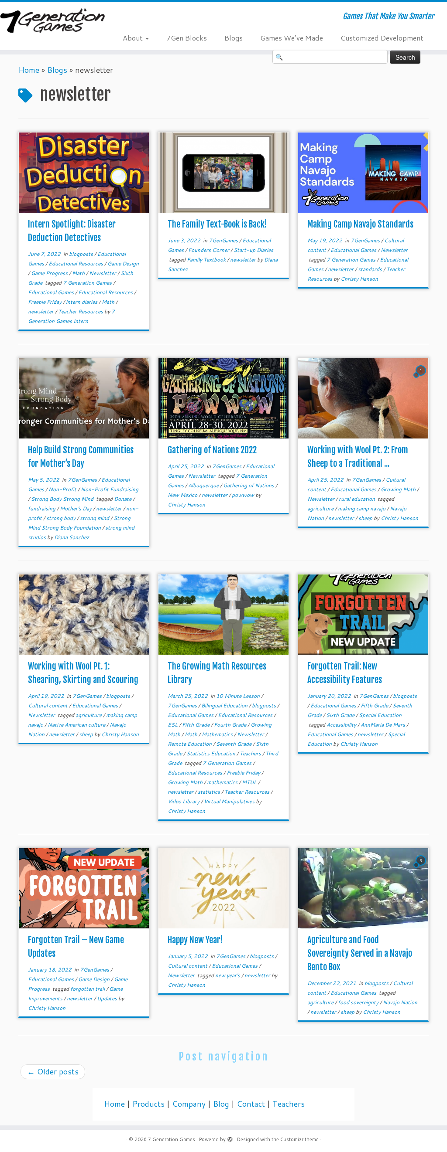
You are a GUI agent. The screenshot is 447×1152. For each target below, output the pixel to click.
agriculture (321, 508)
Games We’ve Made (291, 38)
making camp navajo (362, 508)
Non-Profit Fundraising (109, 489)
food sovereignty (359, 1002)
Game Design (123, 263)
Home (28, 70)
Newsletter (103, 273)
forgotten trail (88, 988)
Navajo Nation (400, 1002)
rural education (357, 499)
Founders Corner (209, 250)
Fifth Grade (196, 724)
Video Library (184, 801)
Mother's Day (76, 508)
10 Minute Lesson (238, 696)
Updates (107, 998)
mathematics (223, 782)
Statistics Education (211, 753)
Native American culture (77, 724)
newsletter (41, 311)
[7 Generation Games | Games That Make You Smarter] (52, 21)
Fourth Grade (231, 724)
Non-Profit (63, 489)
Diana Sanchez (71, 537)
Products (148, 1103)
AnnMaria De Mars (383, 724)
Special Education (380, 715)
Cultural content (48, 705)
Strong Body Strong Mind (63, 499)
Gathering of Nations (249, 485)
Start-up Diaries (253, 250)
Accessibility (342, 724)
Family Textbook (207, 259)
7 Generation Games (88, 282)
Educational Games (51, 292)
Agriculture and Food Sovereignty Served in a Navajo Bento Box (359, 953)
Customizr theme (299, 1139)
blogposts (81, 254)
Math (79, 273)
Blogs (233, 38)
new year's (228, 975)
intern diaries (82, 302)
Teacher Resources (81, 311)
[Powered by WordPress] (230, 1138)
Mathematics (218, 734)
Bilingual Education (225, 705)
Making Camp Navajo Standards (360, 224)
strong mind (95, 518)
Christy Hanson (359, 278)
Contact (251, 1103)
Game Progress (50, 273)
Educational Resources (76, 263)
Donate (123, 499)
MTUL (250, 782)
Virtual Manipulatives (230, 801)
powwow (243, 495)
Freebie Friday (45, 302)
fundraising (42, 508)
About (133, 38)
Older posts (53, 1071)
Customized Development (381, 38)
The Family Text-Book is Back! (217, 224)
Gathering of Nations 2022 (212, 450)
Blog (221, 1103)
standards (370, 269)
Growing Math (399, 489)
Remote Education (190, 744)
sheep (366, 518)
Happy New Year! (195, 940)
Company (189, 1103)
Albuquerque (204, 485)
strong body (61, 518)
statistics (209, 791)
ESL (173, 724)
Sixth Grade (341, 715)
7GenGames (224, 240)
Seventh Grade (234, 744)
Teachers (251, 753)
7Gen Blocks (186, 38)
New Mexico (183, 495)
